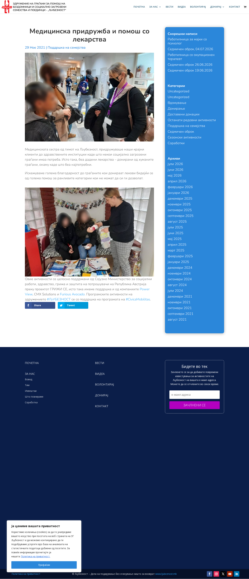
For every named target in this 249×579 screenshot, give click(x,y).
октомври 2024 (180, 279)
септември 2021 (180, 313)
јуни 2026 (175, 169)
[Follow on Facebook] (209, 574)
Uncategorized (178, 91)
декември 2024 (180, 267)
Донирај (215, 7)
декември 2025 (180, 198)
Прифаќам (44, 564)
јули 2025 (175, 227)
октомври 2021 (180, 308)
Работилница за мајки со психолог (187, 41)
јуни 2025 (175, 233)
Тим (27, 385)
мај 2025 (175, 239)
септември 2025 (180, 216)
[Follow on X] (223, 574)
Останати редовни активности (192, 120)
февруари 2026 (180, 187)
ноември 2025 (179, 204)
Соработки (176, 143)
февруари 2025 (180, 256)
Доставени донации (184, 114)
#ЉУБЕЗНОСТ (59, 299)
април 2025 (177, 244)
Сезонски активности (184, 137)
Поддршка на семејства (67, 47)
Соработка (31, 402)
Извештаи (31, 390)
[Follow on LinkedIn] (236, 574)
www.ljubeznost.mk (166, 573)
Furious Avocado (72, 294)
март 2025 (176, 250)
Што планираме (34, 396)
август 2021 (177, 319)
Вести (169, 7)
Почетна (139, 7)
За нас (153, 7)
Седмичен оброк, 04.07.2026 (190, 49)
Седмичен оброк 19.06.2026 (190, 70)
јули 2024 (175, 290)
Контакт (234, 7)
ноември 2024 (179, 273)
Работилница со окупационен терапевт (191, 57)
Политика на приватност (26, 573)
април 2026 (177, 181)
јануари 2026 (178, 192)
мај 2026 (175, 175)
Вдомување (177, 102)
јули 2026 (175, 164)
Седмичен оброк (181, 131)
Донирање (176, 108)
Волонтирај (198, 7)
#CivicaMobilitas (138, 299)
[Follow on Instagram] (216, 574)
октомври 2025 (180, 210)
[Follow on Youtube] (230, 574)
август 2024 (177, 285)
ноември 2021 (179, 302)
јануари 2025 (178, 262)
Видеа (182, 7)
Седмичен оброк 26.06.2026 (190, 64)
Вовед (28, 379)
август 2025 (177, 221)
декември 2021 (180, 296)
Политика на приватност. (35, 556)
